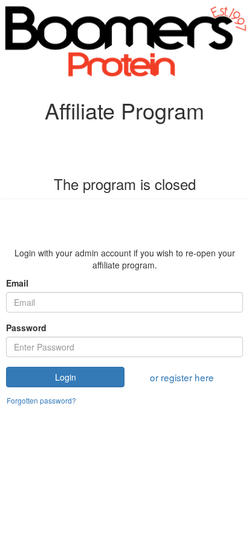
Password (26, 328)
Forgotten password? (41, 400)
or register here (182, 377)
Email (17, 283)
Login (65, 377)
